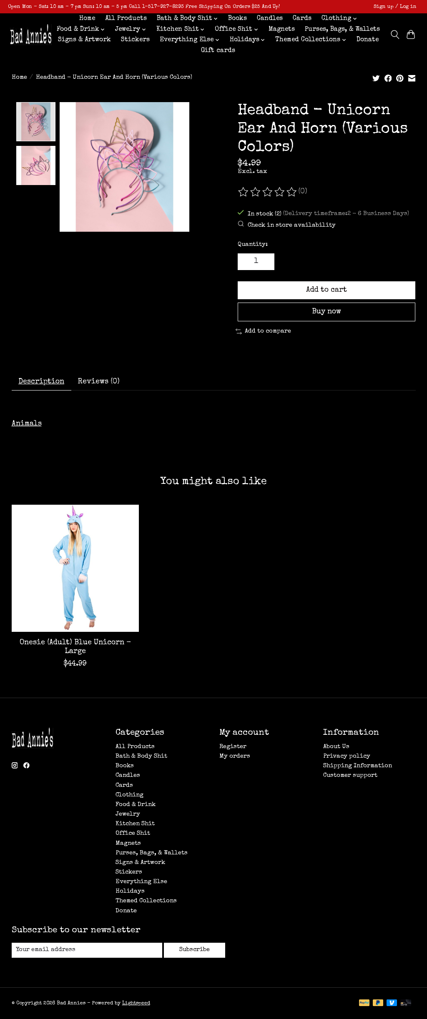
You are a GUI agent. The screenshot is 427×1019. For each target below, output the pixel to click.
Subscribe (194, 950)
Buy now (326, 311)
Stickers (135, 40)
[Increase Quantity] (265, 262)
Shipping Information (357, 766)
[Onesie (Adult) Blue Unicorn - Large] (75, 568)
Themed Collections (146, 901)
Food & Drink (136, 805)
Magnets (282, 29)
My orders (234, 756)
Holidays (130, 891)
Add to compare (268, 331)
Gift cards (218, 51)
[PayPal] (364, 1003)
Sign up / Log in (395, 7)
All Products (126, 18)
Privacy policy (346, 756)
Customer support (350, 776)
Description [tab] (41, 382)
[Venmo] (392, 1003)
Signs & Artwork (84, 40)
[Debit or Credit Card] (405, 1003)
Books (237, 18)
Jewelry (128, 814)
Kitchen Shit (135, 824)
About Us (336, 747)
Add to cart (326, 290)
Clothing (129, 795)
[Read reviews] (268, 192)
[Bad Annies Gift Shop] (31, 34)
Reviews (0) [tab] (99, 382)
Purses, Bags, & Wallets (342, 29)
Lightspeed (136, 1003)
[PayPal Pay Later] (378, 1003)
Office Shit (133, 833)
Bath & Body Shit (141, 756)
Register (232, 747)
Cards (302, 18)
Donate (368, 40)
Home (87, 18)
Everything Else (141, 882)
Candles (270, 18)
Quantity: (253, 245)
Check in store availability (292, 225)
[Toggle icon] (395, 34)
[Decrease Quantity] (247, 262)
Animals (27, 424)
